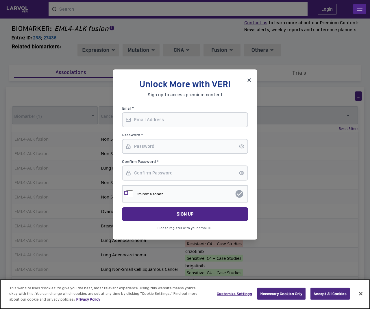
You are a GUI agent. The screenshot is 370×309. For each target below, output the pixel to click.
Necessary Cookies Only (281, 294)
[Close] (360, 293)
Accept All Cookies (330, 294)
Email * (128, 108)
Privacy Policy (88, 299)
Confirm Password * (140, 161)
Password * (132, 135)
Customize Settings (234, 294)
